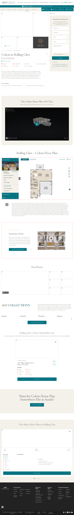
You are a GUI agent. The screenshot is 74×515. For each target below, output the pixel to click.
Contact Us (52, 2)
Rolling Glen (10, 50)
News (67, 494)
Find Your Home (20, 2)
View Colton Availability (37, 404)
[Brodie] (37, 438)
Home (2, 50)
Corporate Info (61, 495)
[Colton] (37, 349)
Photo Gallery (20, 9)
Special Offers (56, 2)
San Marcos (28, 493)
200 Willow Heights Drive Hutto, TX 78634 (25, 364)
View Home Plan (37, 473)
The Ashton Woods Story (44, 2)
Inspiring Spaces (38, 502)
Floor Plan (14, 9)
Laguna (59, 316)
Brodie (5, 455)
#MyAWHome (68, 496)
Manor (21, 495)
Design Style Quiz (38, 500)
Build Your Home (35, 2)
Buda (15, 493)
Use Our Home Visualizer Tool (37, 322)
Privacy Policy (57, 64)
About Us (60, 489)
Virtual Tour (9, 9)
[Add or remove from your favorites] (55, 342)
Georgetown (22, 489)
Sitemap (44, 512)
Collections (27, 9)
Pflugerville (28, 489)
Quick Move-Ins (34, 9)
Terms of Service (65, 66)
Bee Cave (16, 491)
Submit (60, 58)
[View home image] (55, 274)
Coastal (22, 316)
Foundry (41, 316)
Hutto (4, 63)
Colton (20, 369)
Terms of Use (63, 64)
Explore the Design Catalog (17, 249)
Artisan (4, 316)
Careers (59, 491)
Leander (21, 493)
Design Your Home (27, 2)
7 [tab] (39, 478)
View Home (37, 379)
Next (71, 319)
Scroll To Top (72, 481)
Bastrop (15, 489)
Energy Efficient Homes (49, 498)
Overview (3, 9)
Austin (6, 50)
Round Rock (28, 491)
